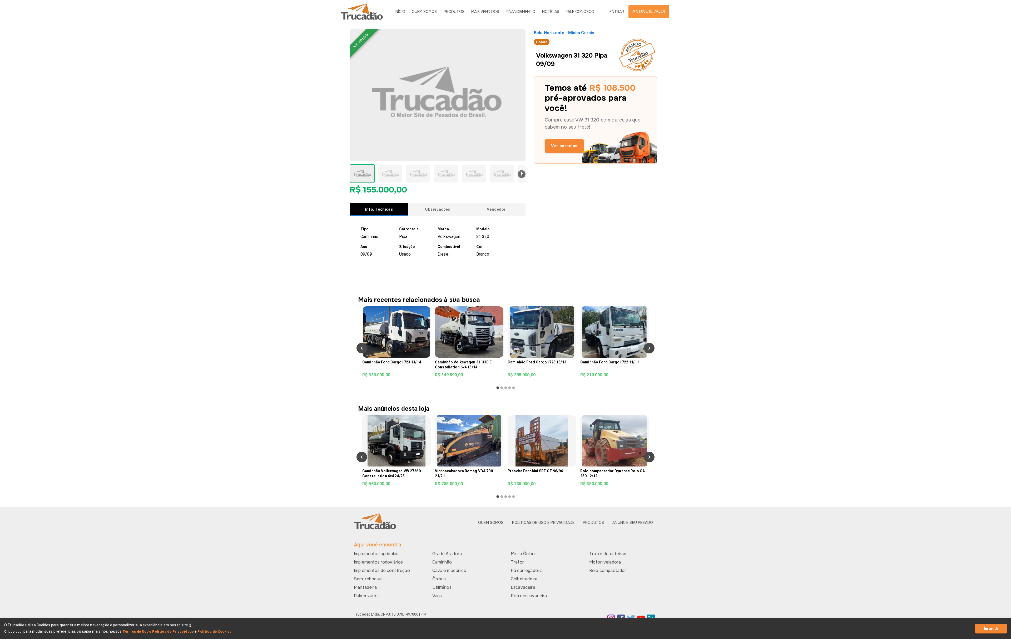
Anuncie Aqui (648, 11)
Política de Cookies (214, 631)
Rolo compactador (607, 570)
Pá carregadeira (527, 570)
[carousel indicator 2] (502, 388)
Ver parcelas (564, 145)
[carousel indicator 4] (510, 388)
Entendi (991, 628)
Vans (437, 596)
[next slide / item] (522, 174)
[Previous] (361, 348)
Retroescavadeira (529, 596)
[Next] (649, 348)
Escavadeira (523, 587)
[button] (362, 173)
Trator (517, 562)
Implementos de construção (382, 570)
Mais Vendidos (485, 11)
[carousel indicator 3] (506, 388)
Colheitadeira (524, 579)
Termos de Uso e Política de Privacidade (158, 631)
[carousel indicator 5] (514, 388)
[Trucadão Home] (362, 11)
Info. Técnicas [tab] (379, 209)
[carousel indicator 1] (498, 388)
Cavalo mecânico (449, 570)
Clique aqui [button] (13, 631)
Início (400, 11)
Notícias (550, 11)
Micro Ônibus (524, 553)
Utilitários (442, 587)
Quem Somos (424, 11)
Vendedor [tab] (496, 209)
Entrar (616, 11)
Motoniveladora (605, 562)
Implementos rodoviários (378, 562)
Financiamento (520, 11)
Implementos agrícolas (376, 553)
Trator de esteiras (607, 553)
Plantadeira (365, 587)
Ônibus (439, 579)
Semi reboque (368, 579)
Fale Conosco (580, 11)
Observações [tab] (437, 209)
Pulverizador (366, 596)
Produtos (454, 11)
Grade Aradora (447, 553)
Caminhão (442, 562)
